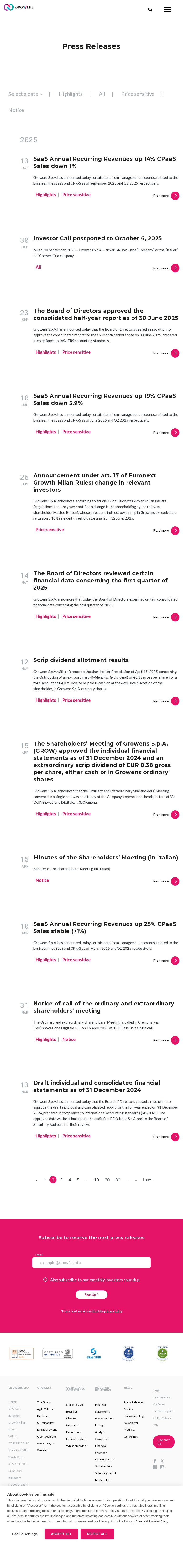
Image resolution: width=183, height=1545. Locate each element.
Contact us (164, 1442)
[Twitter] (164, 1461)
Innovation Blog (134, 1416)
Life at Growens (47, 1429)
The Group (44, 1402)
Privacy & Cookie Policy (151, 1521)
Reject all (97, 1534)
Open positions (46, 1436)
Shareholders (75, 1404)
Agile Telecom (46, 1409)
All (102, 94)
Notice (16, 110)
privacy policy (113, 1311)
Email (38, 1255)
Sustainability (45, 1422)
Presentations (104, 1418)
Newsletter (131, 1422)
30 (117, 1179)
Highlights (71, 94)
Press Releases (133, 1402)
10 (96, 1179)
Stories (128, 1409)
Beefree (42, 1416)
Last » (148, 1179)
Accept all (61, 1534)
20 (107, 1179)
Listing (99, 1425)
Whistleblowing (76, 1446)
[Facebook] (156, 1461)
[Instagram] (164, 1467)
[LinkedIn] (156, 1467)
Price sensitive (138, 94)
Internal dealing (76, 1439)
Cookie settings (25, 1534)
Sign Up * (91, 1295)
